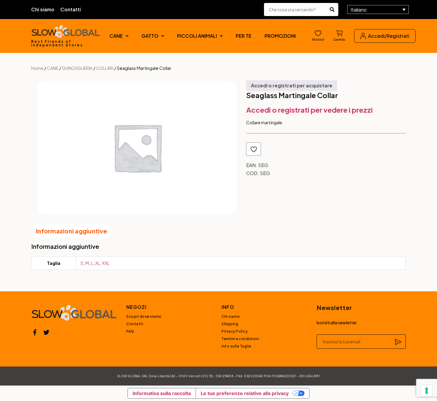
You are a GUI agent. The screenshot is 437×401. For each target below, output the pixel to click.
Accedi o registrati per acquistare (291, 85)
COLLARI (104, 68)
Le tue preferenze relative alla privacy (245, 393)
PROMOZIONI (280, 36)
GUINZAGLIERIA (77, 68)
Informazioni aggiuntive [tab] (71, 231)
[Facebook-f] (34, 332)
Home (37, 68)
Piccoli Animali (197, 36)
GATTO (150, 36)
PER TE (243, 36)
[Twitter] (46, 332)
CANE (116, 36)
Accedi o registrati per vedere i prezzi (309, 109)
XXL (105, 263)
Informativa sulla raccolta (162, 393)
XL (97, 263)
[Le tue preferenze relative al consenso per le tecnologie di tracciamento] (426, 390)
